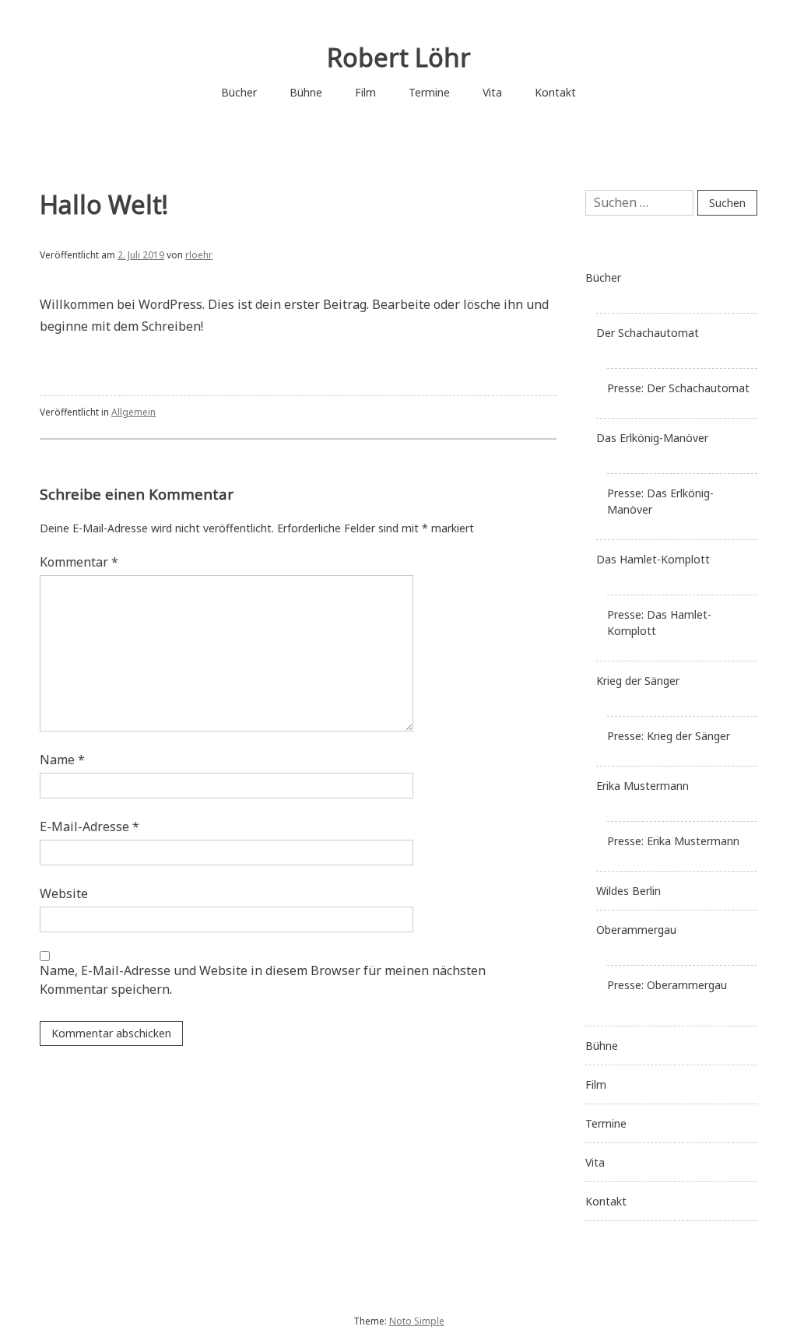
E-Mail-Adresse (89, 826)
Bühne (306, 92)
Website (64, 893)
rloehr (198, 254)
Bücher (239, 92)
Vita (492, 92)
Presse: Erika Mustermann (673, 840)
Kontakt (555, 92)
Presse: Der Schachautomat (678, 388)
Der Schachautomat (647, 332)
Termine (429, 92)
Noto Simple (416, 1321)
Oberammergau (636, 929)
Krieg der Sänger (637, 680)
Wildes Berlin (628, 890)
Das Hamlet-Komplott (653, 559)
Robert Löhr (399, 57)
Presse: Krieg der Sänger (668, 735)
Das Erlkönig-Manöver (652, 437)
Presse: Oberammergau (667, 984)
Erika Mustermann (642, 785)
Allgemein (133, 412)
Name (62, 759)
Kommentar (79, 561)
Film (365, 92)
